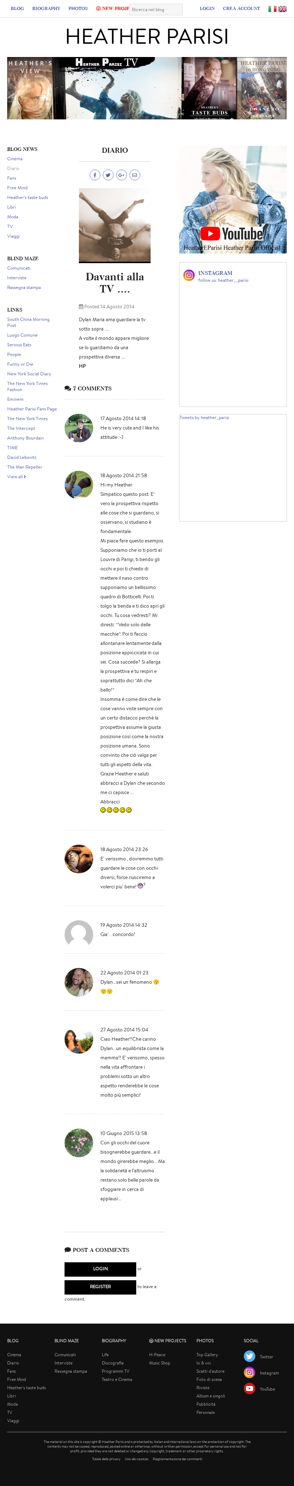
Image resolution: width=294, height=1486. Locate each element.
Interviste (17, 278)
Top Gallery (207, 1354)
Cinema (15, 159)
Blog (17, 8)
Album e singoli (210, 1396)
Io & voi (203, 1363)
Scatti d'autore (210, 1371)
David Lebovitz (21, 457)
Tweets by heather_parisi (204, 417)
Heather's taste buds (27, 197)
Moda (12, 217)
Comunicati (18, 268)
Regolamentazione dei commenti (177, 1459)
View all (15, 477)
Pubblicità (205, 1404)
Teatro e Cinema (117, 1379)
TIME (12, 448)
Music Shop (159, 1363)
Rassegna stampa (24, 287)
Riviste (202, 1387)
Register (100, 1286)
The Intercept (21, 428)
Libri (11, 207)
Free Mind (17, 188)
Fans (11, 178)
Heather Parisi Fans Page (32, 409)
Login (207, 8)
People (14, 354)
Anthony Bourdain (25, 438)
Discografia (113, 1363)
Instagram (269, 1373)
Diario (13, 168)
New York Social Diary (29, 374)
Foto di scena (209, 1379)
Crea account (241, 8)
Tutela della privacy (106, 1459)
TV (10, 226)
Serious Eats (19, 345)
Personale (205, 1412)
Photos (78, 8)
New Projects (120, 8)
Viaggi (13, 236)
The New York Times (27, 419)
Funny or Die (20, 364)
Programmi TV (115, 1371)
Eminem (15, 399)
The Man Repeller (24, 467)
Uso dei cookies (136, 1459)
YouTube (267, 1389)
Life (105, 1354)
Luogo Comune (22, 335)
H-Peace (157, 1354)
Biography (46, 8)
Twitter (266, 1356)
